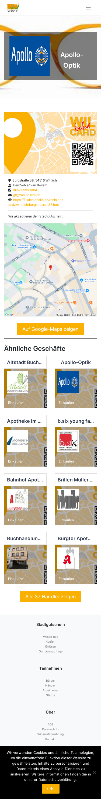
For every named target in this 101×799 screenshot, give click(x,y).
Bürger (50, 680)
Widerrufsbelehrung (50, 734)
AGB (51, 724)
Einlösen (50, 646)
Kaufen (50, 641)
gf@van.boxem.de (26, 195)
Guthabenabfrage (50, 651)
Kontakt (50, 739)
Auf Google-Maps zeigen (50, 329)
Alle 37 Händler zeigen (50, 596)
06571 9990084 (24, 190)
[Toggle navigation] (88, 8)
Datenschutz (50, 729)
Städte (50, 695)
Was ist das (50, 637)
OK (50, 788)
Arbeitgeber (50, 690)
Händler (50, 685)
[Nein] (94, 772)
